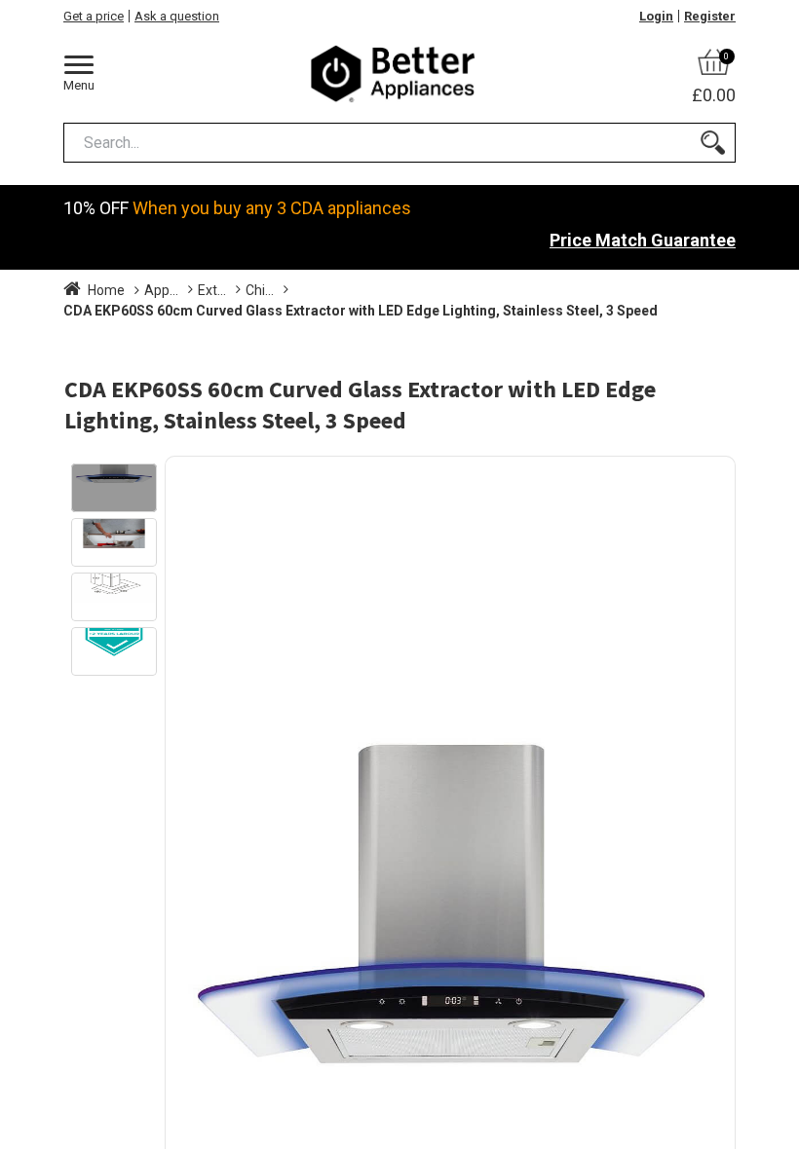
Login (656, 16)
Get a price (93, 16)
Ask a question (176, 16)
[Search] (713, 143)
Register (710, 16)
